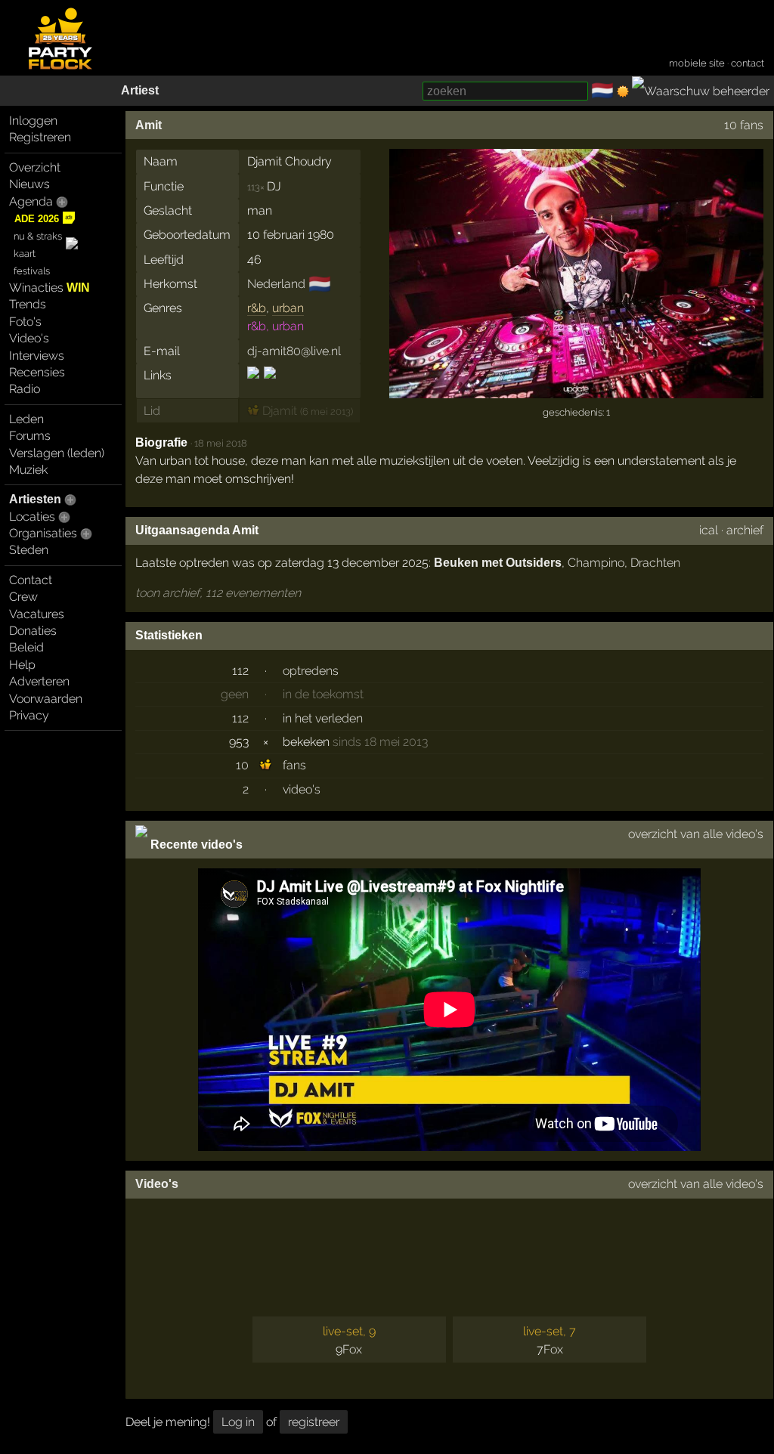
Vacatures (36, 614)
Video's (29, 338)
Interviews (36, 355)
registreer (313, 1422)
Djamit (278, 411)
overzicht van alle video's (695, 834)
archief (744, 530)
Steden (28, 550)
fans (294, 765)
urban (288, 308)
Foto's (25, 321)
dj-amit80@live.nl (294, 351)
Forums (30, 435)
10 (242, 765)
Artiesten (35, 499)
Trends (27, 304)
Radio (24, 389)
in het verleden (323, 718)
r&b (256, 308)
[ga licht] (623, 91)
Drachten (655, 562)
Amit (148, 125)
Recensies (37, 372)
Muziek (28, 469)
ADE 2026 (36, 218)
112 (240, 671)
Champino (596, 562)
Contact (30, 580)
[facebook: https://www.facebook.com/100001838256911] (254, 385)
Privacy (29, 715)
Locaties (32, 516)
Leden (26, 419)
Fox (352, 1349)
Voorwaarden (45, 698)
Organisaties (43, 533)
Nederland (276, 284)
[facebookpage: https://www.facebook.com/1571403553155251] (269, 385)
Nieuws (29, 184)
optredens (311, 671)
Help (22, 664)
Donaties (33, 630)
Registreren (40, 137)
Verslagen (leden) (56, 453)
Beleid (26, 647)
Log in (238, 1422)
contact (747, 63)
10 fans (743, 125)
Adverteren (39, 681)
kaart (25, 253)
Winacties (49, 287)
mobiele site (697, 63)
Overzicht (34, 167)
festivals (32, 271)
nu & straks (38, 236)
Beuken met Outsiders (498, 562)
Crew (23, 596)
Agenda (31, 201)
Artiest (140, 90)
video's (301, 789)
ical (708, 530)
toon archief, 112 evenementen (218, 593)
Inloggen (33, 120)
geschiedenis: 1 (576, 412)
